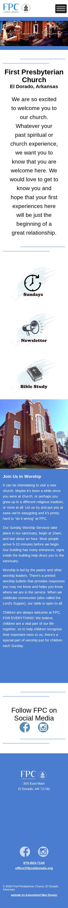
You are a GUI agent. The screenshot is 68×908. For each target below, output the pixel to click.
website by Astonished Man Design (34, 895)
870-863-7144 (34, 863)
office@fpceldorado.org (34, 868)
